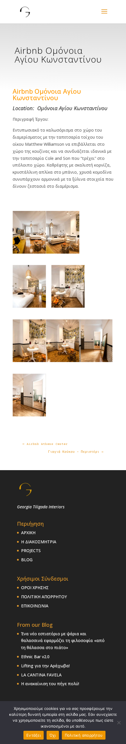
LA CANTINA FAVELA (41, 675)
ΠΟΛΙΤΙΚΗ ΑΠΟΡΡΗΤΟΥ (44, 596)
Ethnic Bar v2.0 (35, 656)
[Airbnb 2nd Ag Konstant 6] (29, 307)
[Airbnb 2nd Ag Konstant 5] (63, 253)
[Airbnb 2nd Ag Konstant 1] (29, 253)
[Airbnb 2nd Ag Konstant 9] (68, 307)
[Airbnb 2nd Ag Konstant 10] (29, 361)
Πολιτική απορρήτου (84, 735)
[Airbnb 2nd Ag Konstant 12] (96, 361)
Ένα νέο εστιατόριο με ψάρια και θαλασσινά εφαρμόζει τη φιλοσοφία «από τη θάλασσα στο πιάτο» (63, 641)
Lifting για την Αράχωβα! (45, 665)
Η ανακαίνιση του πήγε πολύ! (50, 683)
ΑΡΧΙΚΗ (28, 532)
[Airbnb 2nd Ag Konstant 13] (29, 415)
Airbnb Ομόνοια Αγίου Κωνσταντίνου (47, 94)
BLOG (27, 559)
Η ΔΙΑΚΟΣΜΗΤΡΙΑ (38, 541)
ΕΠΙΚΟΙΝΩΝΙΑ (34, 606)
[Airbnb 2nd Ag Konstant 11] (63, 361)
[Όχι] (119, 722)
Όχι (53, 735)
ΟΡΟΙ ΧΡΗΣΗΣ (35, 587)
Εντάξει (33, 735)
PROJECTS (31, 550)
